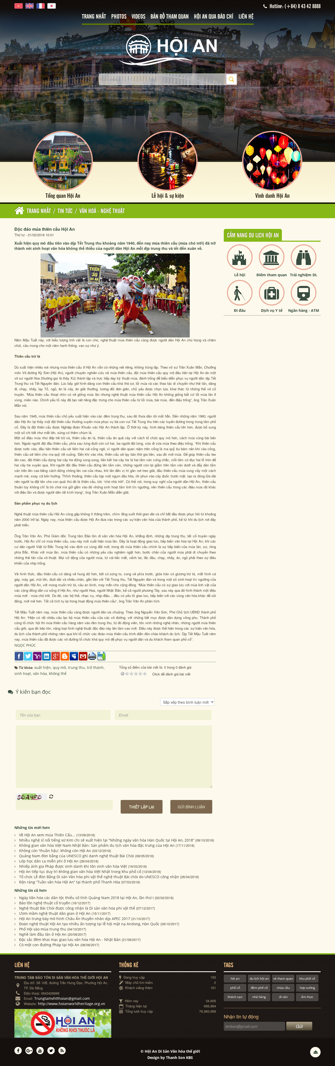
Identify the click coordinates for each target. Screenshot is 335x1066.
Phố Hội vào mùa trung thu (42, 929)
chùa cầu (283, 987)
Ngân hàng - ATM (303, 310)
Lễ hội (239, 274)
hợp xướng (307, 987)
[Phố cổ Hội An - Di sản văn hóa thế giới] (167, 49)
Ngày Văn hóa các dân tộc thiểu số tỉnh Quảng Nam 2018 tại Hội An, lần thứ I (86, 897)
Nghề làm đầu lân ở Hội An (42, 934)
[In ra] (92, 655)
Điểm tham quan (271, 274)
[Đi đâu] (239, 297)
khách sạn (235, 997)
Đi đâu (239, 310)
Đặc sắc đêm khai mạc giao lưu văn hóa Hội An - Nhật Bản (70, 939)
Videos (138, 17)
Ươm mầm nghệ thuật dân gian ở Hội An (55, 913)
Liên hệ (246, 17)
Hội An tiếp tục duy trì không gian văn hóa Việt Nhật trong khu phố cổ (80, 871)
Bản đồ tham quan (169, 17)
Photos (118, 17)
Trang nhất (94, 17)
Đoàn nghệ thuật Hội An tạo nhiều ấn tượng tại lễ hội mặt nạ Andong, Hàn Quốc (89, 923)
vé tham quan (283, 978)
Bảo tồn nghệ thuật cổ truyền (44, 902)
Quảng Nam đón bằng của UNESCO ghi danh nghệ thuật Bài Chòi (76, 855)
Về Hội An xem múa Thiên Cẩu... (47, 834)
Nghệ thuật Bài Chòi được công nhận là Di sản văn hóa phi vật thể (77, 908)
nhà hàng (259, 997)
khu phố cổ (307, 978)
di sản (283, 997)
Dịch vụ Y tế (271, 310)
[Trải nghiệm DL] (303, 261)
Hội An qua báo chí (213, 17)
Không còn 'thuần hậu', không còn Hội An (55, 850)
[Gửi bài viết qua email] (83, 655)
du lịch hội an (259, 978)
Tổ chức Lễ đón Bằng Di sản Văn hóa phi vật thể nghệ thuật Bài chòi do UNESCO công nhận (99, 876)
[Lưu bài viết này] (101, 655)
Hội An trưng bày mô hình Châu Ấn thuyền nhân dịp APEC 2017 (74, 918)
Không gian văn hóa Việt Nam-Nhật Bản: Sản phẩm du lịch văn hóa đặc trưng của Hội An (97, 845)
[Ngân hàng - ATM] (303, 297)
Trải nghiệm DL (303, 274)
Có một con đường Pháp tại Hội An (49, 944)
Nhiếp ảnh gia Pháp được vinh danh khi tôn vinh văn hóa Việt (73, 866)
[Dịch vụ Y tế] (271, 297)
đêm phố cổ (259, 987)
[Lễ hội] (239, 261)
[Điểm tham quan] (271, 261)
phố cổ (235, 987)
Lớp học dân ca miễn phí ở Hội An (49, 861)
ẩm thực (307, 997)
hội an (235, 978)
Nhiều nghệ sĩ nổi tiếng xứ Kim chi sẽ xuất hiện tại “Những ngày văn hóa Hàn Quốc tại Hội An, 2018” (106, 840)
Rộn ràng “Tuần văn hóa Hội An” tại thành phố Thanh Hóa (69, 881)
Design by (170, 1057)
